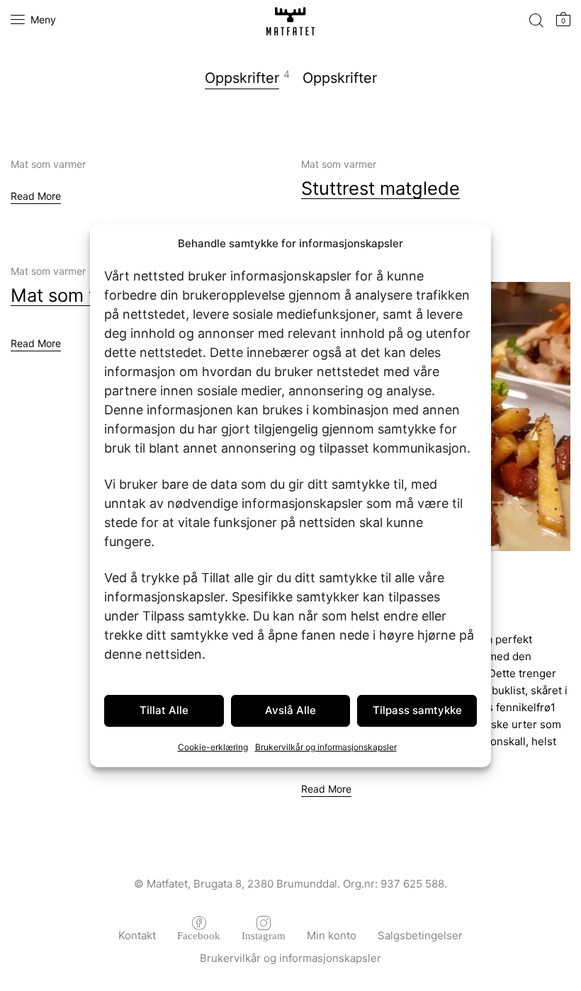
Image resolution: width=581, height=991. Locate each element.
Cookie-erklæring (213, 747)
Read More (36, 196)
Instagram (264, 934)
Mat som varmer (48, 164)
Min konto (331, 935)
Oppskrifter (242, 77)
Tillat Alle (164, 710)
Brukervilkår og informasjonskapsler (326, 747)
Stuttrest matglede (380, 188)
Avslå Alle (290, 710)
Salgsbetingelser (420, 935)
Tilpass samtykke (417, 710)
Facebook (198, 934)
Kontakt (137, 935)
